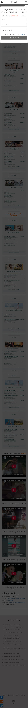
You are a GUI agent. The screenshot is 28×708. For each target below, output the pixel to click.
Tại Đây (22, 34)
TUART (14, 2)
